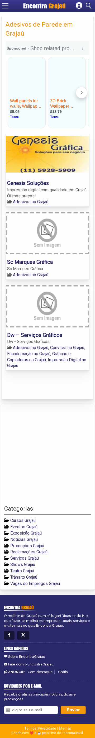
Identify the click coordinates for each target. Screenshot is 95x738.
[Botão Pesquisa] (89, 6)
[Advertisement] (47, 455)
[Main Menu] (5, 6)
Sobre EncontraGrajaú (26, 657)
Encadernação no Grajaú (28, 353)
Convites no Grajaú (67, 347)
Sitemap (65, 728)
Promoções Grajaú (27, 545)
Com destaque (40, 672)
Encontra (44, 6)
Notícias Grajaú (24, 539)
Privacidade (47, 728)
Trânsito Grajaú (23, 577)
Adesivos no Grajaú (30, 201)
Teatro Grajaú (22, 570)
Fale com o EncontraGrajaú (31, 664)
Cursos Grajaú (23, 520)
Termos (30, 728)
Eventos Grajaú (23, 526)
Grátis (63, 672)
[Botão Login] (79, 6)
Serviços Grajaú (24, 558)
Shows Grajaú (22, 564)
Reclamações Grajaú (29, 551)
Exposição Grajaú (26, 533)
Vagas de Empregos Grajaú (35, 583)
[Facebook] (9, 635)
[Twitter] (23, 635)
